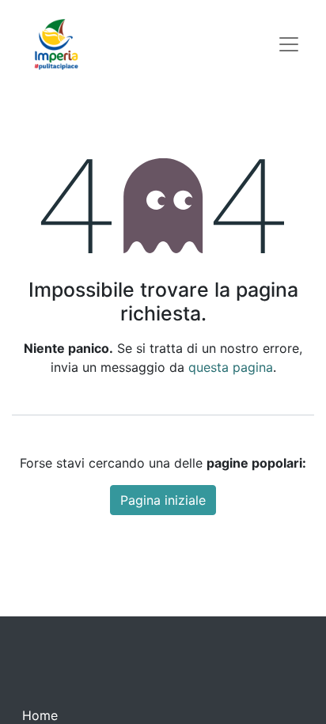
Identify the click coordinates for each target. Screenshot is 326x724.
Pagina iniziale (163, 500)
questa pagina (230, 367)
